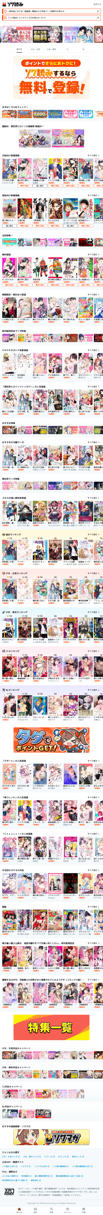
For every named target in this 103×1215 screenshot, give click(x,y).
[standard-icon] (98, 11)
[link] (24, 114)
